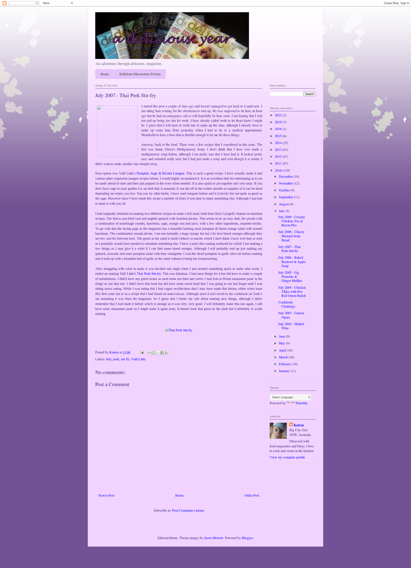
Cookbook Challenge (286, 304)
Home (104, 73)
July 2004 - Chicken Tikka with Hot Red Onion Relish (292, 291)
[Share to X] (158, 353)
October (285, 190)
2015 (279, 136)
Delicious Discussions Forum (140, 73)
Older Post (252, 495)
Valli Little (138, 359)
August (284, 204)
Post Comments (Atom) (188, 510)
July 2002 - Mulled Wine (291, 326)
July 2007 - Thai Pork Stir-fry (289, 248)
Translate (301, 403)
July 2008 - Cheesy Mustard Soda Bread (291, 235)
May (282, 343)
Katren (299, 425)
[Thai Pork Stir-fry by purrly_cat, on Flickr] (179, 330)
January (284, 370)
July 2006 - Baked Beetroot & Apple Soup (292, 261)
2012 (279, 156)
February (285, 364)
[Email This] (150, 353)
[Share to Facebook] (162, 353)
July (108, 359)
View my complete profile (287, 457)
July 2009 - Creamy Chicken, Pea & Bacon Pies (291, 221)
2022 (279, 115)
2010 (279, 170)
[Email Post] (141, 352)
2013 (279, 149)
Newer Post (106, 495)
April (283, 350)
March (284, 357)
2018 (279, 122)
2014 (279, 142)
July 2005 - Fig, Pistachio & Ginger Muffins (290, 276)
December (286, 176)
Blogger (247, 537)
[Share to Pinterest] (166, 353)
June (282, 336)
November (286, 183)
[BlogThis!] (154, 353)
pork (116, 359)
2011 (279, 163)
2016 (279, 128)
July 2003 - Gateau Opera (291, 315)
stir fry (125, 359)
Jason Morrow (213, 537)
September (286, 197)
